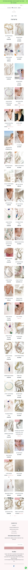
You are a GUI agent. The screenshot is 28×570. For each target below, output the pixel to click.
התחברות (9, 7)
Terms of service (14, 533)
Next (15, 515)
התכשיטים (14, 525)
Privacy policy (14, 531)
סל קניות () (15, 7)
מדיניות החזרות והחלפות (14, 529)
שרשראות (14, 19)
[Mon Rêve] (14, 11)
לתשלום (19, 7)
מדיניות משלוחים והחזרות (14, 527)
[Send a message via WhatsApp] (25, 567)
